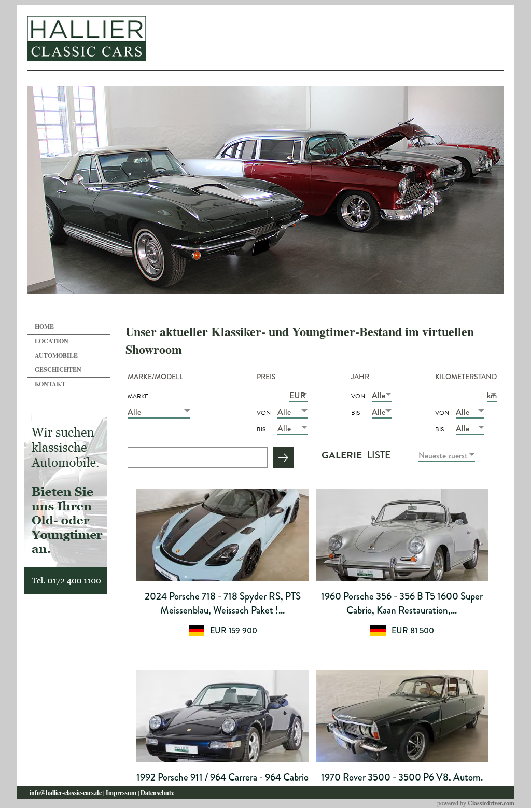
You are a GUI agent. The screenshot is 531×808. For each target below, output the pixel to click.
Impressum (121, 792)
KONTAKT (50, 384)
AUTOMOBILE (56, 355)
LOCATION (51, 341)
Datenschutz (157, 792)
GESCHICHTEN (58, 369)
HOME (44, 326)
